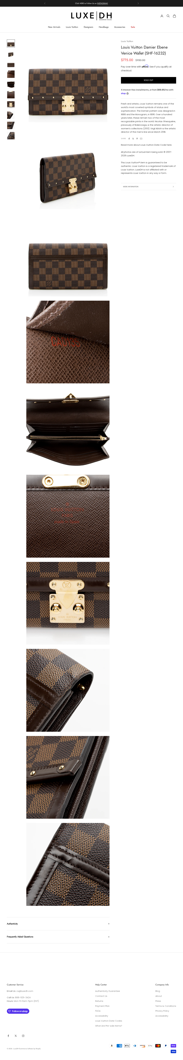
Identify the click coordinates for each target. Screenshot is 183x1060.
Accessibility (101, 1015)
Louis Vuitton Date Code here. (156, 144)
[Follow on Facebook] (8, 1035)
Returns (99, 1000)
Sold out (148, 80)
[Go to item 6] (11, 95)
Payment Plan (102, 1005)
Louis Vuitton (72, 27)
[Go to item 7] (11, 105)
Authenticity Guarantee (107, 991)
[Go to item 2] (11, 54)
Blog (157, 991)
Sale (133, 27)
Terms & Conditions (165, 1005)
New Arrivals (54, 27)
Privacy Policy (162, 1010)
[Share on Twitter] (133, 139)
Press (158, 1000)
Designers (88, 27)
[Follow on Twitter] (15, 1035)
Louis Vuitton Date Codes (108, 1020)
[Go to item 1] (11, 43)
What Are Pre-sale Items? (108, 1025)
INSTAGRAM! (102, 3)
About (158, 996)
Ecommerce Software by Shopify (30, 1048)
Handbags (104, 27)
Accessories (119, 27)
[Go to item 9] (11, 125)
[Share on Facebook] (129, 139)
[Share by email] (141, 139)
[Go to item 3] (11, 64)
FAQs (98, 1010)
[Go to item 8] (11, 115)
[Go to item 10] (11, 136)
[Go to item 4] (11, 74)
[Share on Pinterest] (137, 139)
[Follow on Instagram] (23, 1035)
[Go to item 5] (11, 84)
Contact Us (101, 996)
